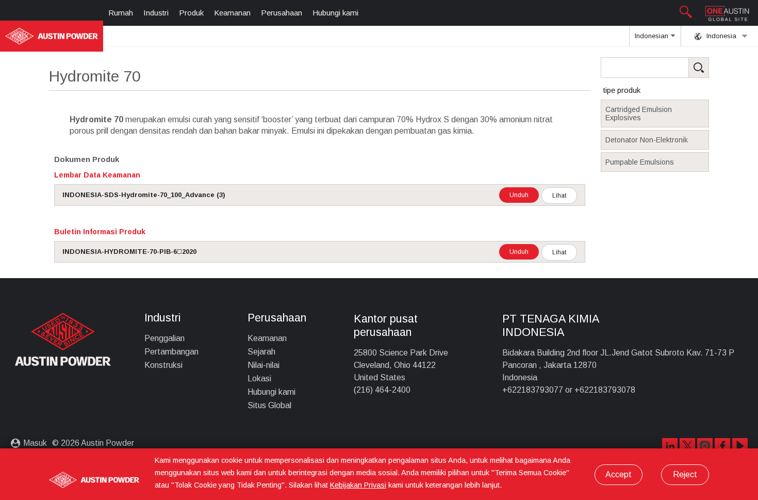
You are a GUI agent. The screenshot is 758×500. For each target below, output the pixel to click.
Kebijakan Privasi (358, 485)
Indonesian (652, 36)
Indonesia (720, 36)
